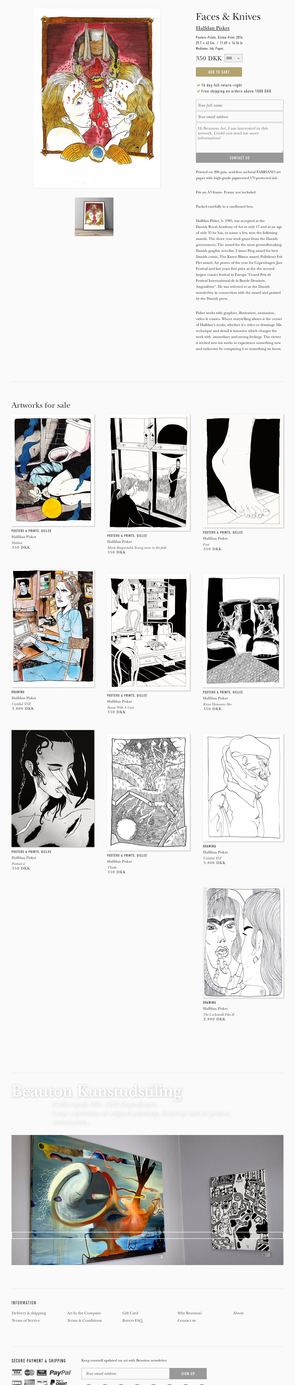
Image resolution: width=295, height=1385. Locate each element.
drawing (18, 692)
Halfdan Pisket (213, 28)
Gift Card (130, 1313)
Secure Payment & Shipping (39, 1361)
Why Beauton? (190, 1313)
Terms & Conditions (84, 1320)
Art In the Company (84, 1313)
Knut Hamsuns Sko (217, 704)
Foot (206, 544)
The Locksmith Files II (218, 1015)
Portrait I (18, 864)
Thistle (111, 867)
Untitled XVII (21, 704)
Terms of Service (26, 1320)
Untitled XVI (212, 858)
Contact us (187, 1320)
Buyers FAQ (132, 1320)
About (238, 1313)
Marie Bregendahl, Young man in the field (136, 548)
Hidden (17, 543)
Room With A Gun (120, 707)
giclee (46, 531)
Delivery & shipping (29, 1313)
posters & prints (25, 531)
